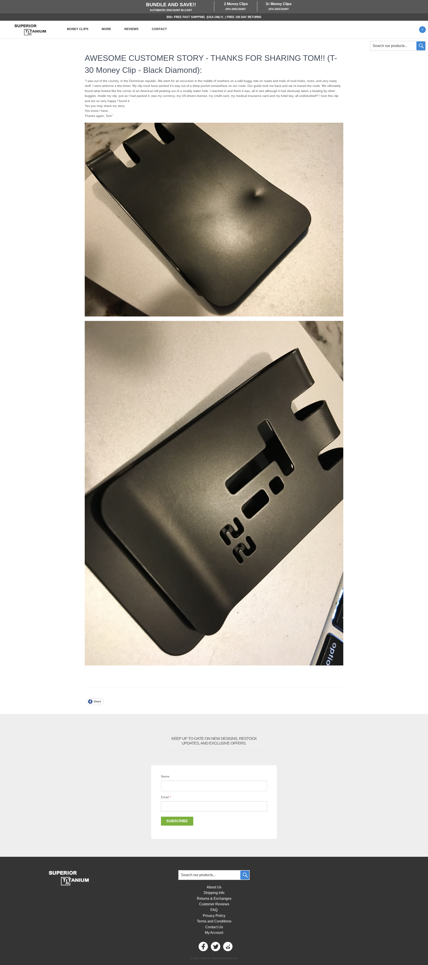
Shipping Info (214, 893)
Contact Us (214, 927)
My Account (214, 932)
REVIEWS (131, 29)
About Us (214, 887)
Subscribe (177, 821)
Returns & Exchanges (214, 898)
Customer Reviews (214, 904)
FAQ (214, 910)
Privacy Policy (214, 916)
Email (166, 797)
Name (165, 776)
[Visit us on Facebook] (203, 946)
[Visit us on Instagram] (227, 946)
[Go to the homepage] (30, 30)
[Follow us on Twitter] (215, 946)
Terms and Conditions (214, 921)
